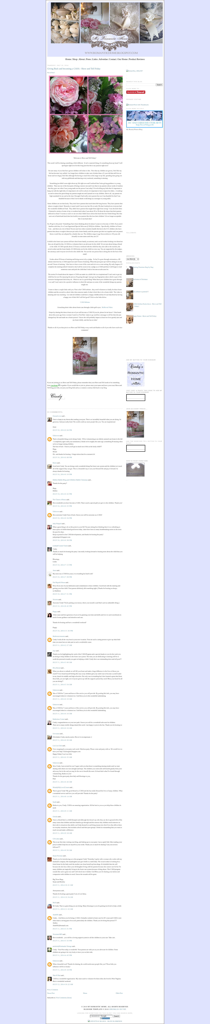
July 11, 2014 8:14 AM (62, 796)
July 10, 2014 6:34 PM (62, 518)
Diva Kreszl (56, 668)
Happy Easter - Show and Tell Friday (145, 316)
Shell (54, 903)
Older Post (119, 993)
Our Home (122, 59)
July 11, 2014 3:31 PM (62, 929)
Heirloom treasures (59, 636)
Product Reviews (137, 59)
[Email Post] (47, 404)
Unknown (56, 435)
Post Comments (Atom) (63, 998)
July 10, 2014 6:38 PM (62, 540)
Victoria (55, 599)
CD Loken (56, 839)
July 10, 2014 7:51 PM (62, 594)
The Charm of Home (59, 500)
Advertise (103, 59)
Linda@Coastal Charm (60, 546)
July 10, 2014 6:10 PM (62, 474)
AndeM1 (56, 915)
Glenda (55, 816)
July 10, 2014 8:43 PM (62, 606)
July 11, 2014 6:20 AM (62, 740)
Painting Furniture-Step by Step (143, 267)
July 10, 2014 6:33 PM (62, 506)
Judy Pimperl (57, 523)
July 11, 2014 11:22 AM (63, 909)
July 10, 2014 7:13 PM (62, 565)
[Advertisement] (144, 148)
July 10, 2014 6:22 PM (62, 494)
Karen (55, 463)
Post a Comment (52, 990)
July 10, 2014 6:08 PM (62, 457)
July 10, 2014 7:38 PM (62, 577)
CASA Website (85, 302)
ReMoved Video (107, 307)
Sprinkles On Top (117, 1009)
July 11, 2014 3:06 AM (62, 662)
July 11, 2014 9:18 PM (62, 970)
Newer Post (51, 993)
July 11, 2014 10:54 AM (63, 897)
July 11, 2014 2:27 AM (62, 645)
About (82, 59)
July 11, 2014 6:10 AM (62, 699)
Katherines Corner (59, 719)
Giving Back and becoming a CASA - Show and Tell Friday (73, 68)
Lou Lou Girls (57, 746)
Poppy (55, 611)
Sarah (54, 802)
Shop (74, 59)
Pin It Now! (51, 72)
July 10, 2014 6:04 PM (62, 430)
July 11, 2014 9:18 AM (62, 833)
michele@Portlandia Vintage (62, 946)
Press (88, 59)
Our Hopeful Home (59, 582)
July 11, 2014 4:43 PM (62, 955)
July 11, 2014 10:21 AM (63, 885)
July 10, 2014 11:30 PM (63, 631)
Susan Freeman (58, 856)
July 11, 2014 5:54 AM (62, 684)
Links (94, 59)
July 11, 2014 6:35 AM (62, 757)
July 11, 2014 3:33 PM (62, 941)
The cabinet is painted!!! (141, 291)
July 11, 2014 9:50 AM (62, 850)
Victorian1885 (57, 934)
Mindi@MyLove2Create (61, 787)
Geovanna (56, 734)
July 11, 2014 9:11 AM (62, 811)
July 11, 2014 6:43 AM (62, 782)
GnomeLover (57, 416)
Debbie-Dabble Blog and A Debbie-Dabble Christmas (70, 480)
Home (68, 59)
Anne (54, 570)
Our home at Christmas (140, 279)
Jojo (54, 651)
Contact (112, 59)
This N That (57, 975)
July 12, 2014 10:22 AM (63, 984)
